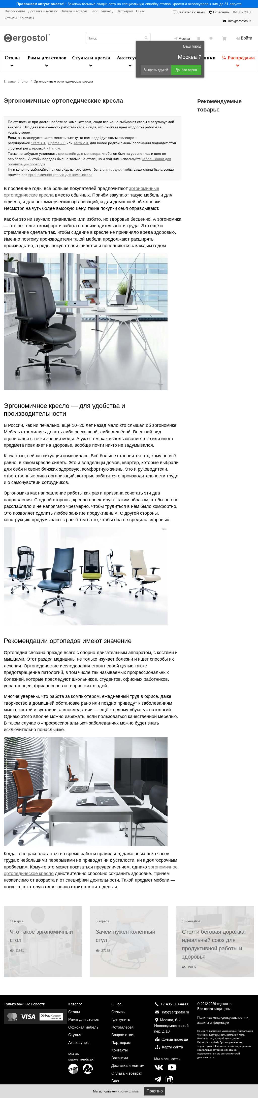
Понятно (155, 1091)
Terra (78, 143)
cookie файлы (128, 1091)
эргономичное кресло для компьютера (60, 175)
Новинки (205, 57)
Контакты (27, 18)
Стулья (74, 1035)
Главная (10, 81)
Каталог (75, 1004)
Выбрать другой (156, 70)
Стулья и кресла (91, 57)
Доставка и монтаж (42, 11)
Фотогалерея (122, 1027)
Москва (184, 39)
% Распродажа (238, 57)
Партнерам (124, 11)
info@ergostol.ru (240, 21)
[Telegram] (157, 1080)
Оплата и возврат (73, 11)
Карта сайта (172, 1047)
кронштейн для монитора (79, 154)
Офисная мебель (83, 1027)
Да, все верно (186, 70)
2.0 (62, 143)
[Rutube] (169, 1080)
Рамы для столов (47, 57)
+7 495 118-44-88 (174, 1004)
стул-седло (112, 169)
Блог (94, 11)
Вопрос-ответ (15, 11)
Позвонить (221, 12)
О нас (140, 11)
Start (35, 143)
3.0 (42, 143)
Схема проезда (175, 1039)
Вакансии (119, 1058)
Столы (12, 57)
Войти (246, 38)
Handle (54, 148)
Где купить (120, 1019)
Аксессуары (130, 57)
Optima (53, 143)
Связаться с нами (191, 12)
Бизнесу (107, 11)
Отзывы (11, 18)
